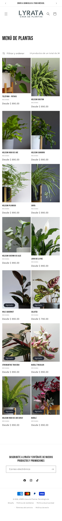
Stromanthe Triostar (11, 365)
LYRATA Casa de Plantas (28, 499)
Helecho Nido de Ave (10, 152)
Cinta (33, 205)
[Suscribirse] (52, 469)
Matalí (34, 418)
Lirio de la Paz (37, 259)
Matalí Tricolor (37, 365)
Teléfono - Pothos (9, 96)
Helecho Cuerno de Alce (11, 256)
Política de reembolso (25, 503)
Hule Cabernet (8, 312)
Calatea (34, 312)
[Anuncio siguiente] (56, 3)
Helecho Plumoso (9, 205)
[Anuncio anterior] (5, 3)
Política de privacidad (45, 503)
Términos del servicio (24, 507)
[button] (6, 14)
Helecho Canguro (38, 152)
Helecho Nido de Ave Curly (12, 418)
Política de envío (42, 507)
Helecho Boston (37, 99)
